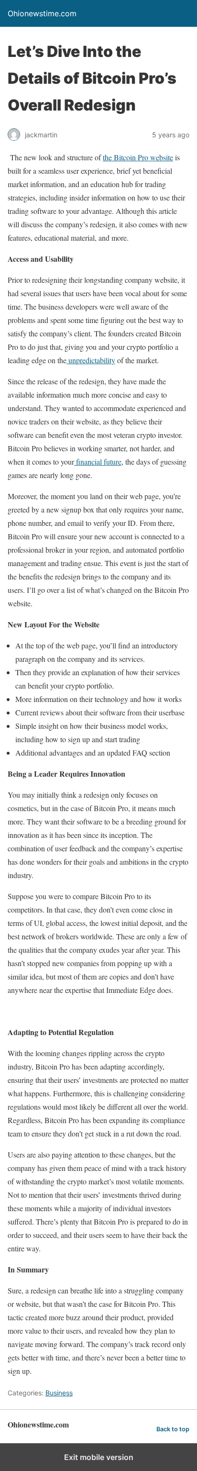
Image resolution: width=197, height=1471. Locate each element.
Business (59, 1393)
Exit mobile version (98, 1457)
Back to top (172, 1429)
